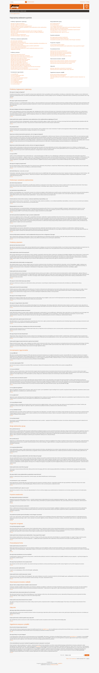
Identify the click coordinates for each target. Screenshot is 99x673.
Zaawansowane (30, 1)
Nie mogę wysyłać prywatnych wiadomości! (59, 37)
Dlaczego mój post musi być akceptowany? (19, 67)
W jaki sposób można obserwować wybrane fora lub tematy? (62, 62)
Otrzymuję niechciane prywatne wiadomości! (59, 38)
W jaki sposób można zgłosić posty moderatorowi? (21, 65)
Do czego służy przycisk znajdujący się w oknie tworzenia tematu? (25, 66)
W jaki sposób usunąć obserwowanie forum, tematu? (61, 63)
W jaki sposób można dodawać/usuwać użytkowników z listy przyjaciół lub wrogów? (67, 45)
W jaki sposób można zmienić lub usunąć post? (20, 55)
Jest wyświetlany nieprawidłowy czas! (18, 42)
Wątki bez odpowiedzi (15, 11)
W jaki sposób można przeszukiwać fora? (58, 51)
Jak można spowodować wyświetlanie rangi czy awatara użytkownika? (25, 45)
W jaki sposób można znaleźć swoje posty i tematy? (60, 55)
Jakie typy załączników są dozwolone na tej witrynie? (61, 68)
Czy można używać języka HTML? (17, 75)
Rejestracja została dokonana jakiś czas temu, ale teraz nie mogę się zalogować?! (27, 32)
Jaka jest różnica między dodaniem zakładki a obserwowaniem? (63, 60)
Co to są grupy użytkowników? (56, 26)
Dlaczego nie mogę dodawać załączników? (19, 63)
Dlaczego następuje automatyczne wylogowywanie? (21, 26)
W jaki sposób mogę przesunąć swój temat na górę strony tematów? (24, 69)
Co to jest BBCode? (14, 74)
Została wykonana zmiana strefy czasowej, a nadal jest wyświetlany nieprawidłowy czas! (29, 43)
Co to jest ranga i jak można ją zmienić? (18, 47)
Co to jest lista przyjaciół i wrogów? (57, 44)
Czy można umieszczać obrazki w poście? (19, 77)
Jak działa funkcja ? (20, 35)
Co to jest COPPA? (14, 33)
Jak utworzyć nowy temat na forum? (18, 54)
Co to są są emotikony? (15, 76)
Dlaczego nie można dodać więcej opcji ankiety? (20, 59)
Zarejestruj (82, 1)
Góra (12, 97)
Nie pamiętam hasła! (15, 29)
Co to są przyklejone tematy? (16, 81)
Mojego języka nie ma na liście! (17, 44)
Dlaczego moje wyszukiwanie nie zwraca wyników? (60, 52)
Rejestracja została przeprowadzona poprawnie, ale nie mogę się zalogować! (26, 31)
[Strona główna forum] (15, 6)
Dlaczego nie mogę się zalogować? (18, 23)
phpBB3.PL (60, 663)
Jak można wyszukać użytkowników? (57, 54)
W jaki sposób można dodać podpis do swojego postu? (22, 56)
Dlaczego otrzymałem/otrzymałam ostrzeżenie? (20, 64)
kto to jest (38, 646)
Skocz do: (62, 655)
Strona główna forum (15, 13)
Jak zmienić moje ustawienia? (16, 40)
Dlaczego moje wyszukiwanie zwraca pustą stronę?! (60, 53)
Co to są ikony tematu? (15, 84)
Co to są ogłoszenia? (15, 80)
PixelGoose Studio (54, 664)
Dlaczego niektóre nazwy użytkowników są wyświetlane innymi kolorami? (65, 29)
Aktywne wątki (23, 11)
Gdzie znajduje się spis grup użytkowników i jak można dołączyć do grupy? (65, 27)
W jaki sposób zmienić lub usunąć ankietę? (19, 60)
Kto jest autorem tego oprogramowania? (58, 74)
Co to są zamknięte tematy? (16, 82)
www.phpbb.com (73, 636)
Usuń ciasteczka (72, 658)
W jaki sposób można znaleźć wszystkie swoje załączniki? (62, 69)
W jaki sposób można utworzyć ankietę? (19, 58)
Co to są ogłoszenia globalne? (17, 79)
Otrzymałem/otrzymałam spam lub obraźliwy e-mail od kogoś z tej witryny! (65, 39)
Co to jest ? (58, 31)
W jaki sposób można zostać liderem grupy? (59, 28)
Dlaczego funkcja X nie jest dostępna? (58, 75)
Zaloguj (87, 1)
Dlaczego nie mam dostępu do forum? (18, 61)
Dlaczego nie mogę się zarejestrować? (18, 34)
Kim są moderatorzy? (54, 24)
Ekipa (67, 658)
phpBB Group (45, 629)
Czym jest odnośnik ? (59, 32)
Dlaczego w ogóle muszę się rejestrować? (19, 24)
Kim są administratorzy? (55, 23)
